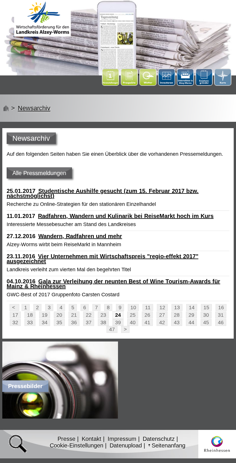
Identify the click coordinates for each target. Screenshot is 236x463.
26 (147, 315)
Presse (66, 439)
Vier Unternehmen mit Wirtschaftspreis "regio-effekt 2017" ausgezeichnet (102, 258)
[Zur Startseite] (42, 18)
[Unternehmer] (186, 84)
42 (162, 322)
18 (30, 315)
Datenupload (126, 445)
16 (221, 307)
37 (89, 322)
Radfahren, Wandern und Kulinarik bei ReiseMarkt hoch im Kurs (126, 216)
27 (162, 315)
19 (44, 315)
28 (177, 315)
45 (206, 322)
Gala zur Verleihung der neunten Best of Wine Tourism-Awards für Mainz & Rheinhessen (113, 283)
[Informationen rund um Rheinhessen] (217, 444)
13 (177, 307)
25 (133, 315)
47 (112, 329)
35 (59, 322)
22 (89, 315)
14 (192, 307)
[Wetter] (148, 78)
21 (74, 315)
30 (206, 315)
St (5, 108)
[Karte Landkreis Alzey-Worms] (222, 84)
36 (74, 322)
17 (15, 315)
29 (191, 315)
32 (15, 322)
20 (59, 315)
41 (147, 322)
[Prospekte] (130, 84)
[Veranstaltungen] (111, 84)
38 (103, 322)
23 (103, 315)
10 (133, 307)
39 (118, 322)
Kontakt (91, 439)
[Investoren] (167, 84)
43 (177, 322)
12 (162, 307)
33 (30, 322)
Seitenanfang (168, 445)
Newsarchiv (34, 108)
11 (148, 307)
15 (206, 307)
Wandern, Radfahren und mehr (80, 236)
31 (221, 315)
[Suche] (18, 444)
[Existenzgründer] (204, 84)
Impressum (122, 439)
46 (221, 322)
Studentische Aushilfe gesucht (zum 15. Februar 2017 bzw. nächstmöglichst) (103, 193)
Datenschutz (159, 439)
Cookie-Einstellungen (76, 445)
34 (44, 322)
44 (191, 322)
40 (133, 322)
